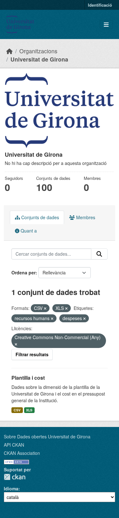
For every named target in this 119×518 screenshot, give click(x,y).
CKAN (14, 477)
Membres (85, 217)
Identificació (100, 5)
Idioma (11, 488)
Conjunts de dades (39, 217)
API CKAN (14, 445)
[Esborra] (45, 308)
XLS (29, 410)
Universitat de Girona (39, 59)
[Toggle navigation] (106, 24)
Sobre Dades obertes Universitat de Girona (47, 436)
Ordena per (23, 272)
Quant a (28, 230)
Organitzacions (38, 51)
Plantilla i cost (28, 377)
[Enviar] (99, 254)
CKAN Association (22, 453)
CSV (17, 410)
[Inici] (9, 51)
